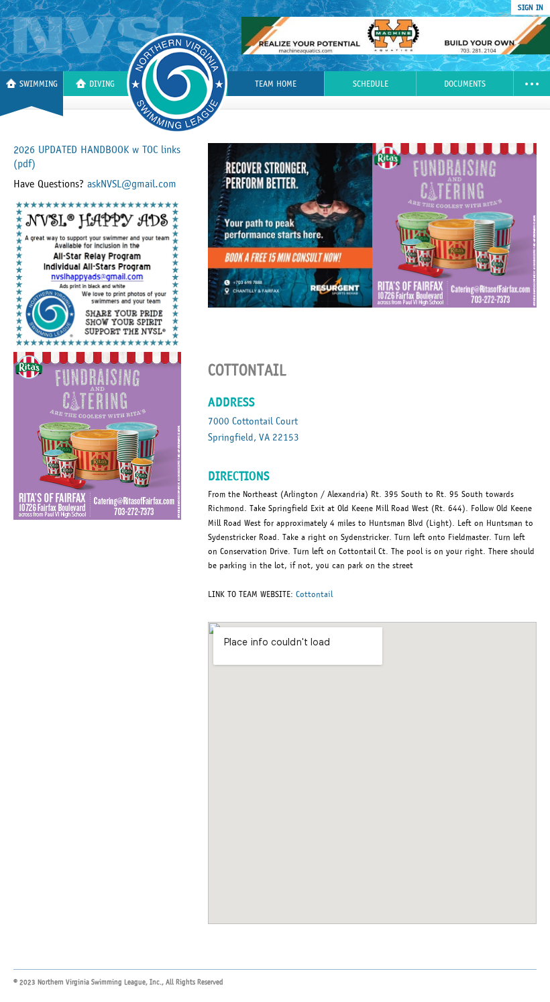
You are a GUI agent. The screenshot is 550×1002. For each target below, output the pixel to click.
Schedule (370, 84)
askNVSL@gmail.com (131, 184)
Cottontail (314, 594)
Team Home (275, 84)
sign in (530, 7)
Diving (102, 84)
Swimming (38, 84)
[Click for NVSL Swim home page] (110, 35)
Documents (465, 84)
